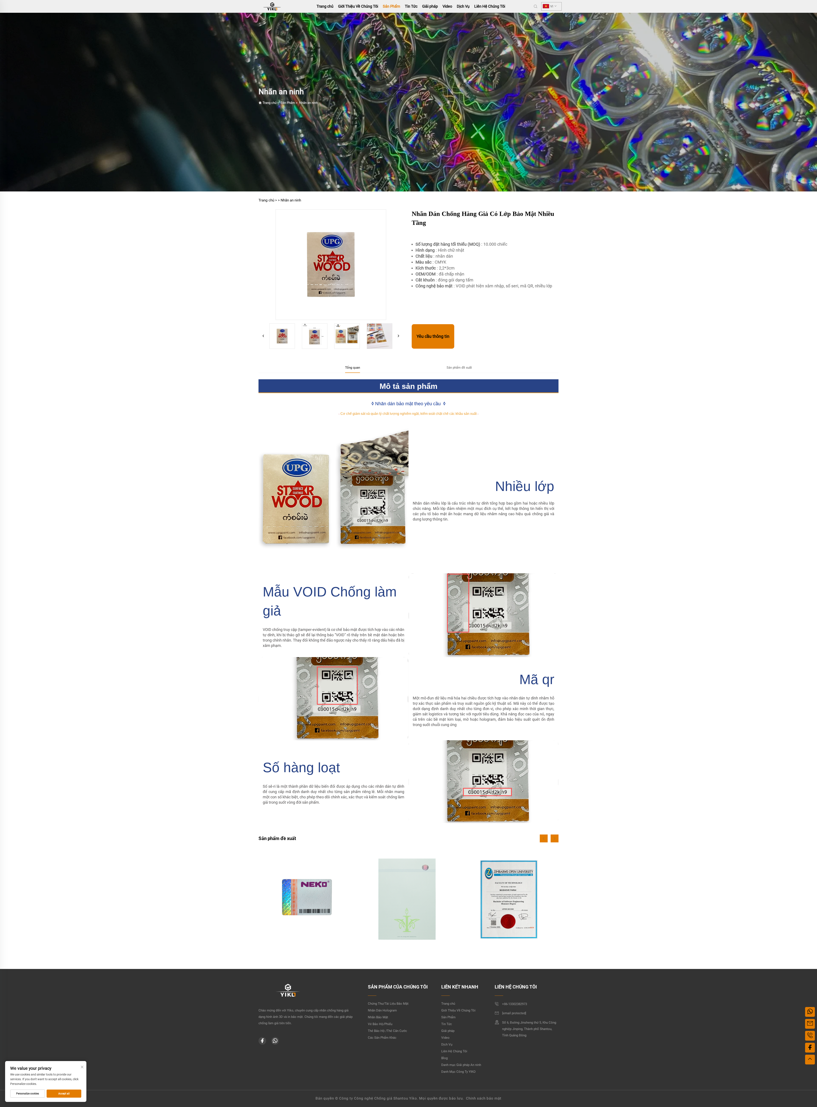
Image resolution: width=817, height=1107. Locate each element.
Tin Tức (411, 6)
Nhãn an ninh (308, 103)
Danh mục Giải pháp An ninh (461, 1065)
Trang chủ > (268, 200)
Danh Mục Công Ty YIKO (458, 1072)
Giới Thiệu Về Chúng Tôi (358, 6)
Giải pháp (430, 6)
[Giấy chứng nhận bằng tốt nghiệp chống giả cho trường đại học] (408, 897)
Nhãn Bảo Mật (378, 1017)
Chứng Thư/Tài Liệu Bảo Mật (388, 1004)
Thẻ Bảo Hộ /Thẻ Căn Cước (387, 1031)
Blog (444, 1058)
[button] (544, 838)
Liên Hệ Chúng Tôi (489, 6)
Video (447, 6)
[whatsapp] (275, 1041)
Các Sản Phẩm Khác (382, 1038)
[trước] (263, 336)
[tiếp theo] (398, 336)
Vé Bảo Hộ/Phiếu (380, 1024)
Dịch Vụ (463, 6)
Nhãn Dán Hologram (382, 1010)
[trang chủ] (272, 6)
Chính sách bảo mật (483, 1098)
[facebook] (262, 1041)
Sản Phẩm (391, 6)
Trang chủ (325, 6)
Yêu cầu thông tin (433, 336)
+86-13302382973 (514, 1004)
